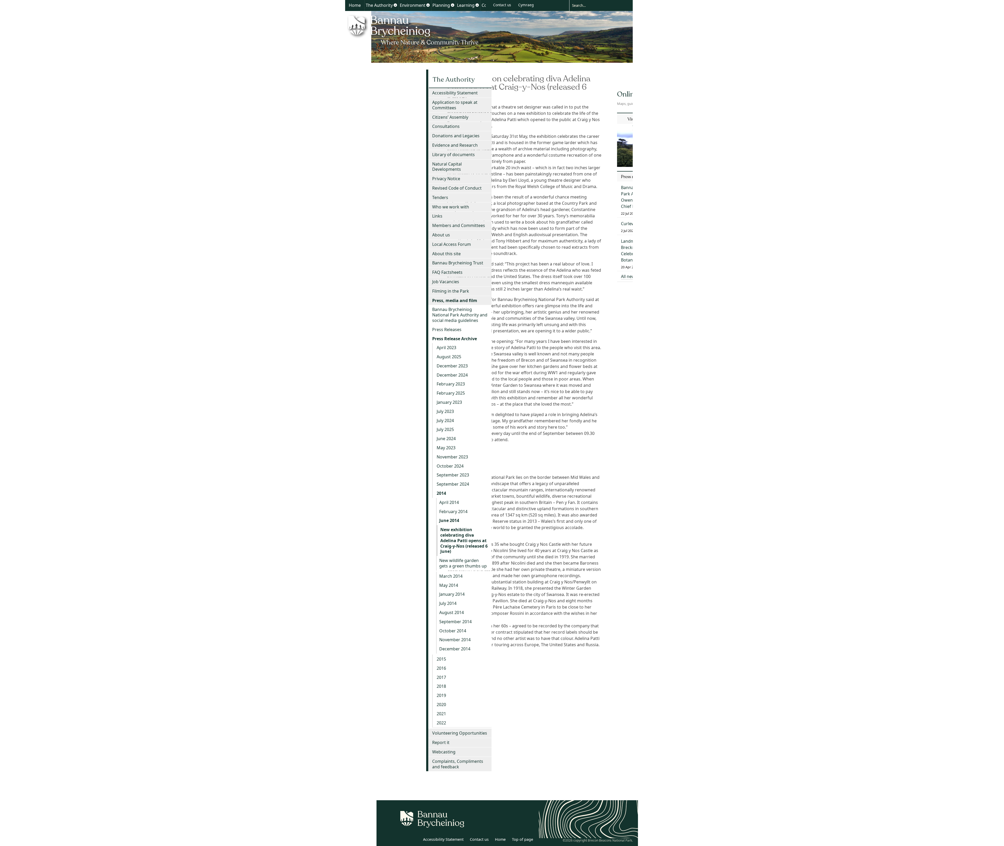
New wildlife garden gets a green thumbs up (463, 563)
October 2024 (450, 466)
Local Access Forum (451, 244)
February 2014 (453, 511)
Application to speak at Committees (454, 105)
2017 (441, 677)
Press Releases (446, 329)
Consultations (446, 126)
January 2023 (449, 402)
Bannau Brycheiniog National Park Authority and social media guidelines (459, 314)
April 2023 (446, 347)
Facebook (415, 840)
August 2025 (449, 357)
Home (355, 5)
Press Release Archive (454, 339)
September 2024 (453, 484)
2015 (441, 659)
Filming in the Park (450, 291)
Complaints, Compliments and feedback (457, 764)
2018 (441, 686)
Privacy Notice (446, 178)
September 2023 (453, 475)
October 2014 (452, 631)
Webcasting (443, 752)
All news (629, 276)
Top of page (522, 839)
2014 (441, 493)
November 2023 (452, 457)
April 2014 (449, 502)
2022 (441, 723)
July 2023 (445, 411)
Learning (466, 5)
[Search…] (596, 5)
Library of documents (453, 154)
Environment (412, 5)
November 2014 (455, 640)
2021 (441, 714)
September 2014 (455, 621)
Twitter (403, 840)
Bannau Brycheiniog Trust (457, 263)
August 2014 (451, 612)
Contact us (502, 4)
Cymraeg (526, 4)
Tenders (440, 197)
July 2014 (448, 603)
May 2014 (448, 585)
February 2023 (451, 384)
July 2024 (445, 420)
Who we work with (450, 207)
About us (441, 235)
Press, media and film (454, 300)
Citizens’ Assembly (450, 117)
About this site (446, 254)
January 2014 (452, 594)
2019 (441, 695)
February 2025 (451, 393)
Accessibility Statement (455, 93)
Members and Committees (458, 225)
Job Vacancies (445, 282)
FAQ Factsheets (447, 272)
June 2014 (449, 520)
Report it (440, 742)
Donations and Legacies (456, 136)
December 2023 (452, 366)
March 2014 (451, 576)
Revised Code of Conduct (457, 188)
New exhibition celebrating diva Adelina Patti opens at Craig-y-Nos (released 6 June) (464, 540)
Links (437, 216)
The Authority (379, 5)
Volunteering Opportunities (459, 733)
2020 (441, 704)
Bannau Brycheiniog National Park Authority (413, 29)
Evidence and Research (455, 145)
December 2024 (452, 375)
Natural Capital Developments (447, 166)
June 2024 (446, 438)
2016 (441, 668)
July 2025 (445, 429)
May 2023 (446, 448)
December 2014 (454, 649)
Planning (441, 5)
